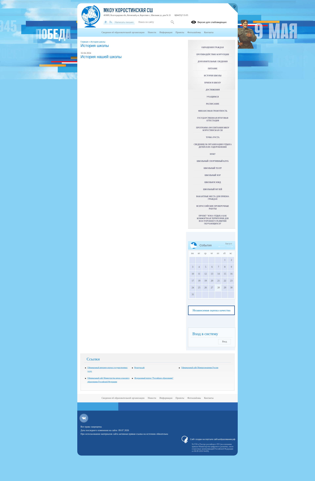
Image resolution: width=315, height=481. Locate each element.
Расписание (212, 104)
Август (228, 243)
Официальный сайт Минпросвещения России (199, 367)
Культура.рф (139, 367)
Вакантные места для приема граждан (212, 197)
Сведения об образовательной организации (123, 32)
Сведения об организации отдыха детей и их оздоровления (213, 145)
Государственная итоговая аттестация (212, 119)
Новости (152, 32)
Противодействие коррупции (212, 54)
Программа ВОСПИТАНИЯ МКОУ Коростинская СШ (212, 129)
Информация (165, 32)
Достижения (213, 90)
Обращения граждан (212, 47)
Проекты (180, 32)
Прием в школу (212, 83)
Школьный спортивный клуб (213, 161)
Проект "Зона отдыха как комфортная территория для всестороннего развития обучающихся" (213, 220)
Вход (224, 341)
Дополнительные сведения (213, 61)
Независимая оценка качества (211, 310)
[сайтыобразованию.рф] (233, 8)
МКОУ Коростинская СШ (128, 11)
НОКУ (213, 154)
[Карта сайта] (110, 22)
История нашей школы (101, 56)
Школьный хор (213, 175)
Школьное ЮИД (212, 182)
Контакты (208, 32)
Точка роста (213, 137)
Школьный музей (212, 189)
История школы (98, 42)
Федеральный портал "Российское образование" (153, 378)
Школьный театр (213, 168)
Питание (212, 68)
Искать (172, 22)
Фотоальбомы (194, 32)
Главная (85, 42)
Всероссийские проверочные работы (212, 207)
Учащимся (213, 97)
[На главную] (106, 22)
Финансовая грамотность (212, 111)
